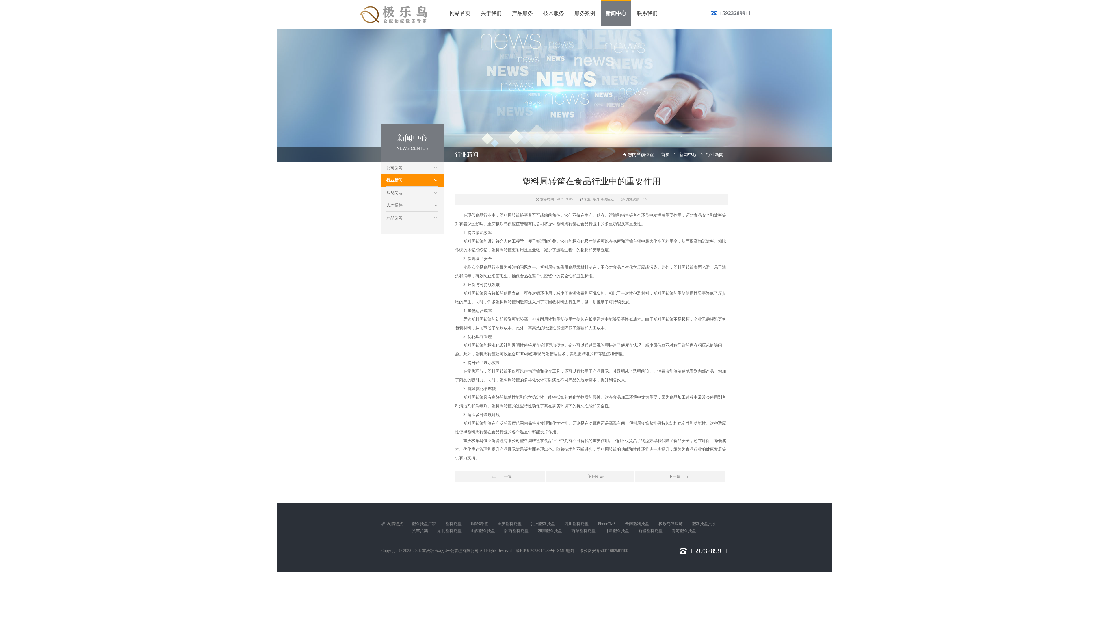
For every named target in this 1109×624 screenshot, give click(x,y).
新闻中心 (688, 154)
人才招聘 (394, 205)
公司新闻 (394, 168)
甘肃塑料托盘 (617, 531)
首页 (665, 154)
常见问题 (394, 193)
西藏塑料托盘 (583, 531)
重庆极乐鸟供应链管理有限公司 (450, 551)
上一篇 (506, 476)
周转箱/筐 (479, 524)
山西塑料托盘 (483, 531)
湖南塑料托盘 (550, 531)
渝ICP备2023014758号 (535, 551)
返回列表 (596, 476)
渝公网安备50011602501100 (604, 551)
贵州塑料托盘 (543, 524)
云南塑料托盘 (637, 524)
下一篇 (675, 476)
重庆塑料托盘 (509, 524)
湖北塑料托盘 (449, 531)
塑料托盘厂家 (424, 524)
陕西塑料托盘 (516, 531)
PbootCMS (607, 524)
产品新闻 (394, 218)
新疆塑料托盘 (650, 531)
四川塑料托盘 (576, 524)
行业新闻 (394, 180)
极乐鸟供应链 (670, 524)
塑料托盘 (453, 524)
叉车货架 (420, 531)
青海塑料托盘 (684, 531)
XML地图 (565, 551)
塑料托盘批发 (704, 524)
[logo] (394, 14)
